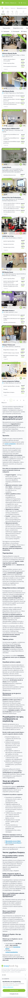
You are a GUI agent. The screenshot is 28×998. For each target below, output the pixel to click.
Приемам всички (14, 990)
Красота (13, 8)
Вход (24, 3)
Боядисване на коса (18, 28)
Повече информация (8, 987)
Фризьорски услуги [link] (21, 8)
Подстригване (6, 28)
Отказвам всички (14, 993)
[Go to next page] (20, 400)
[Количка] (21, 3)
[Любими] (24, 36)
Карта (25, 31)
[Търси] (19, 3)
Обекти (7, 8)
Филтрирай (16, 31)
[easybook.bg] (2, 3)
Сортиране (6, 31)
